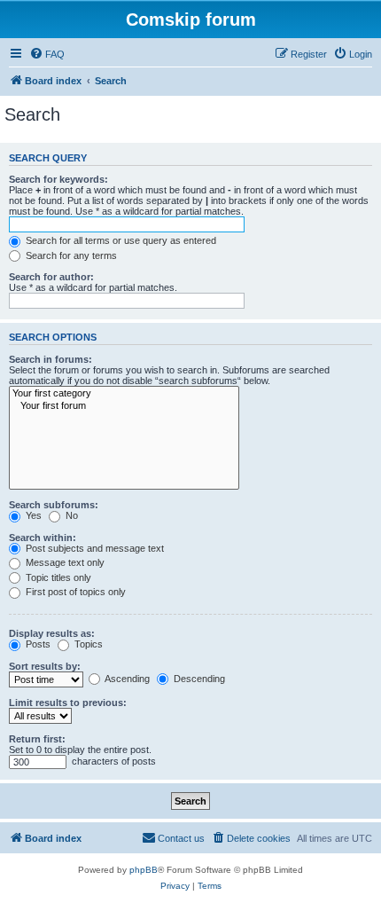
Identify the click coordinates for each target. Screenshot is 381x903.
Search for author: (51, 276)
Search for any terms (70, 255)
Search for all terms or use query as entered (119, 240)
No (70, 515)
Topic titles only (57, 577)
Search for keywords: (58, 179)
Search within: (42, 537)
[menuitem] (47, 54)
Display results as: (52, 633)
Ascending (126, 678)
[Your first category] (124, 394)
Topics (87, 644)
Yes (32, 515)
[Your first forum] (124, 406)
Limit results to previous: (68, 702)
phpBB (143, 870)
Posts (37, 644)
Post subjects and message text (93, 548)
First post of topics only (74, 591)
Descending (198, 678)
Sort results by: (45, 666)
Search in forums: (50, 359)
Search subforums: (53, 504)
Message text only (64, 562)
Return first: (37, 739)
